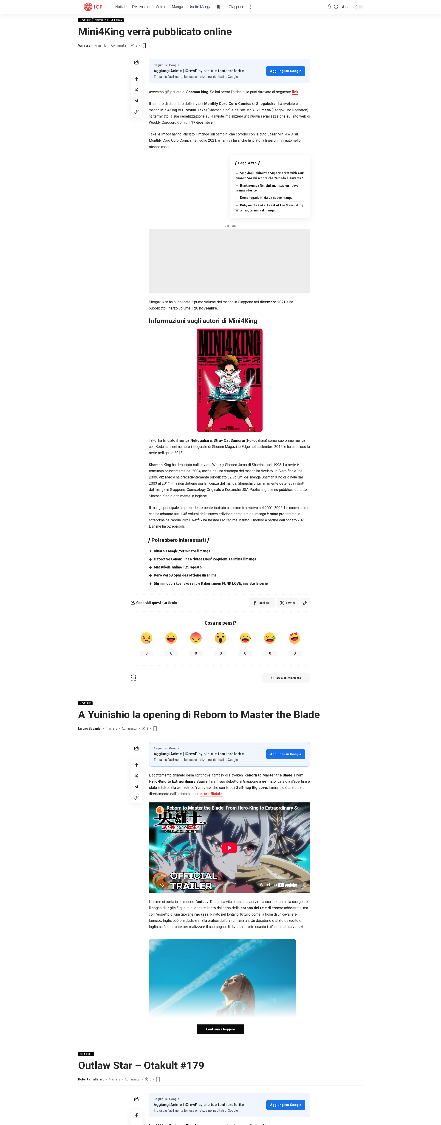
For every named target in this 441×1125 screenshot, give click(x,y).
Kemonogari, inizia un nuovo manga (266, 198)
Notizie (85, 20)
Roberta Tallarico (91, 1079)
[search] (336, 7)
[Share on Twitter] (136, 89)
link (295, 92)
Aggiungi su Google (285, 71)
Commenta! (119, 45)
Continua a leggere (220, 1029)
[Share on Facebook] (136, 78)
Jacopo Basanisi (89, 728)
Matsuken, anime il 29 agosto (178, 567)
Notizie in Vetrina (108, 20)
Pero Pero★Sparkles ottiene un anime (185, 575)
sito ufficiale (211, 794)
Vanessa (84, 45)
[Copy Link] (136, 111)
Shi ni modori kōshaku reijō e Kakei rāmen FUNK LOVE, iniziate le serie (211, 583)
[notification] (329, 7)
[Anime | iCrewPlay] (93, 7)
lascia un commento (288, 678)
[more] (250, 7)
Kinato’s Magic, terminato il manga (182, 551)
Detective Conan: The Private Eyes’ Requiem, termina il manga (205, 559)
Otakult (86, 1054)
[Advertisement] (229, 261)
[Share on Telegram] (136, 100)
